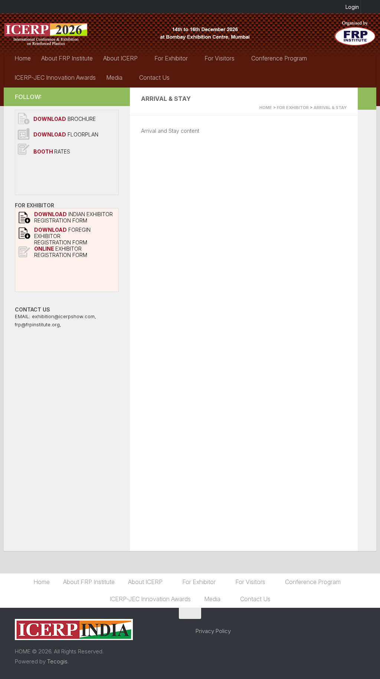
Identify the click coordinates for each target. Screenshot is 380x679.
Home (22, 58)
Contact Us (154, 77)
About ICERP (120, 58)
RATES (51, 151)
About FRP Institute (67, 58)
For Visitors (219, 58)
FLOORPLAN (65, 134)
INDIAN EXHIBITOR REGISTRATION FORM (73, 217)
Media (114, 77)
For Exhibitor (171, 58)
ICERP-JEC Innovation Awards (55, 77)
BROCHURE (64, 119)
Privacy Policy (213, 630)
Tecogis (57, 661)
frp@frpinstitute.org (37, 324)
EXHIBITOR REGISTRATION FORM (60, 251)
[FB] (114, 96)
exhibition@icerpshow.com (63, 316)
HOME (265, 107)
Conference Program (279, 58)
